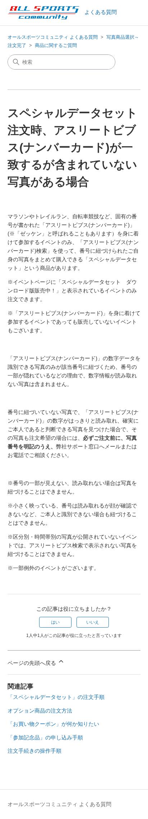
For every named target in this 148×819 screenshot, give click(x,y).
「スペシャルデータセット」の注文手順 (56, 697)
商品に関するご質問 (56, 45)
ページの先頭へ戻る (32, 663)
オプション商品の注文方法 (40, 711)
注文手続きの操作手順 (34, 751)
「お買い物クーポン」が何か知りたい (53, 724)
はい (55, 622)
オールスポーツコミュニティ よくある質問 (53, 37)
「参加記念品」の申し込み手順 (45, 737)
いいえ (92, 622)
